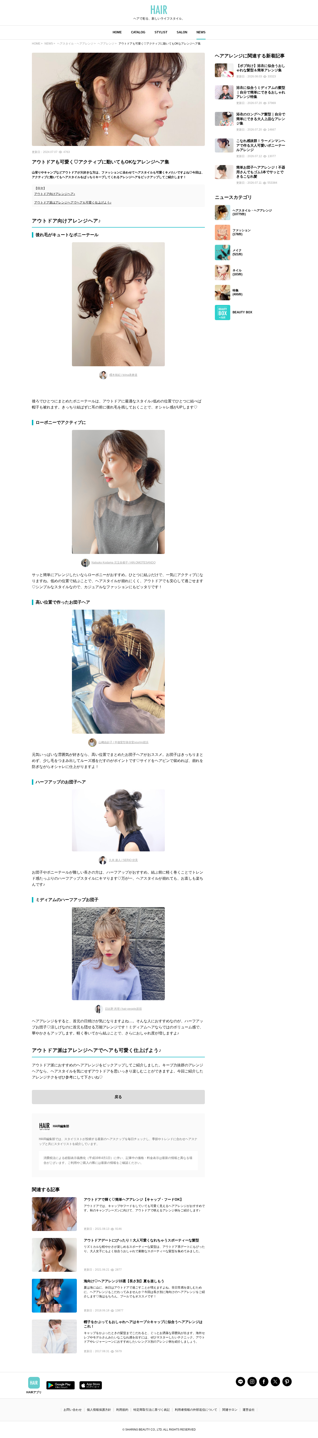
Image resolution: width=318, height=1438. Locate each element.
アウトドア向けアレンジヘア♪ (54, 194)
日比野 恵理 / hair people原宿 (123, 1008)
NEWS (201, 32)
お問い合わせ (73, 1409)
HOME (117, 32)
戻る (118, 1097)
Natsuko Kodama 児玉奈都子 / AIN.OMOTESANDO (123, 562)
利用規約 (122, 1409)
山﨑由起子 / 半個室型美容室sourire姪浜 (123, 742)
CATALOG (138, 32)
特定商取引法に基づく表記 (151, 1409)
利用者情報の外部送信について (196, 1409)
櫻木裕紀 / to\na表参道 (123, 375)
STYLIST (161, 32)
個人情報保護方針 (99, 1409)
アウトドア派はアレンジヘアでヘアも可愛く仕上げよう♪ (73, 202)
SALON (182, 32)
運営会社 (249, 1409)
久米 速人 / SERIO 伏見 (123, 860)
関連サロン (229, 1409)
